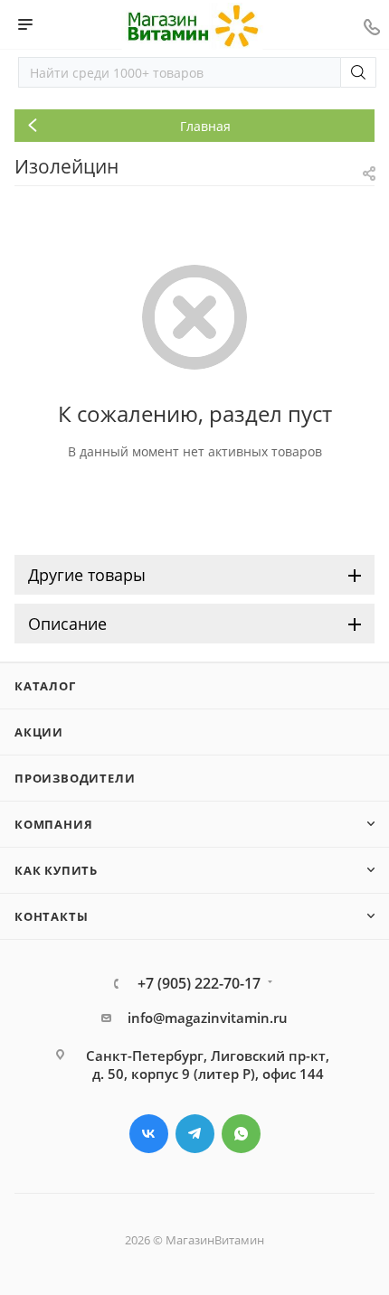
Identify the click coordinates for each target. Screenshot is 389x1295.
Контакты (51, 916)
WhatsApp (241, 1133)
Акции (38, 732)
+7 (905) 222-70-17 (199, 983)
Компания (53, 824)
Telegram (195, 1133)
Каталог (45, 686)
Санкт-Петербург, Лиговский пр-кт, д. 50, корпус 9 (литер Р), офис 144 (207, 1064)
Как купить (56, 870)
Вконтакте (148, 1133)
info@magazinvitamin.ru (208, 1018)
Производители (74, 778)
